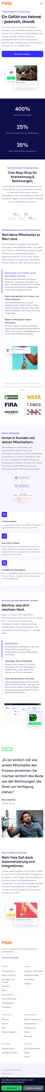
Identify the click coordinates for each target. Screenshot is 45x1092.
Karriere (5, 1023)
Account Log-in (8, 1048)
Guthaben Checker (9, 1052)
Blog (3, 1028)
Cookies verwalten (33, 1088)
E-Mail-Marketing (9, 999)
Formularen (6, 1007)
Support (27, 983)
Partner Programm (9, 1032)
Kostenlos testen (22, 54)
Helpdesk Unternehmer (33, 971)
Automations (7, 994)
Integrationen (29, 1028)
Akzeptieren (12, 1088)
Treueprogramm (8, 971)
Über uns (5, 1019)
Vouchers (5, 986)
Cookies (5, 1077)
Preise (26, 1032)
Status (27, 1052)
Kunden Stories (30, 1023)
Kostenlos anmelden (10, 957)
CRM (4, 990)
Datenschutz (7, 1073)
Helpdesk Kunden (31, 975)
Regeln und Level (9, 975)
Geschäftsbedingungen (11, 1070)
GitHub (27, 1057)
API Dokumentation (32, 1048)
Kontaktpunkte (8, 1003)
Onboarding (29, 979)
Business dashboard (32, 1019)
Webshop (28, 1036)
